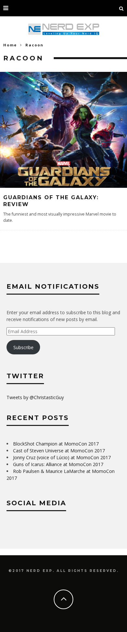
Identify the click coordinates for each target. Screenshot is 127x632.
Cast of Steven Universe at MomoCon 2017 (59, 450)
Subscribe (23, 347)
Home (10, 44)
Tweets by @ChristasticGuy (35, 397)
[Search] (121, 8)
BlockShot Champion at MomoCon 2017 (56, 444)
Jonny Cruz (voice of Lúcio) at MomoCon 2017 (62, 457)
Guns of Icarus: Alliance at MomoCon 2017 (58, 464)
